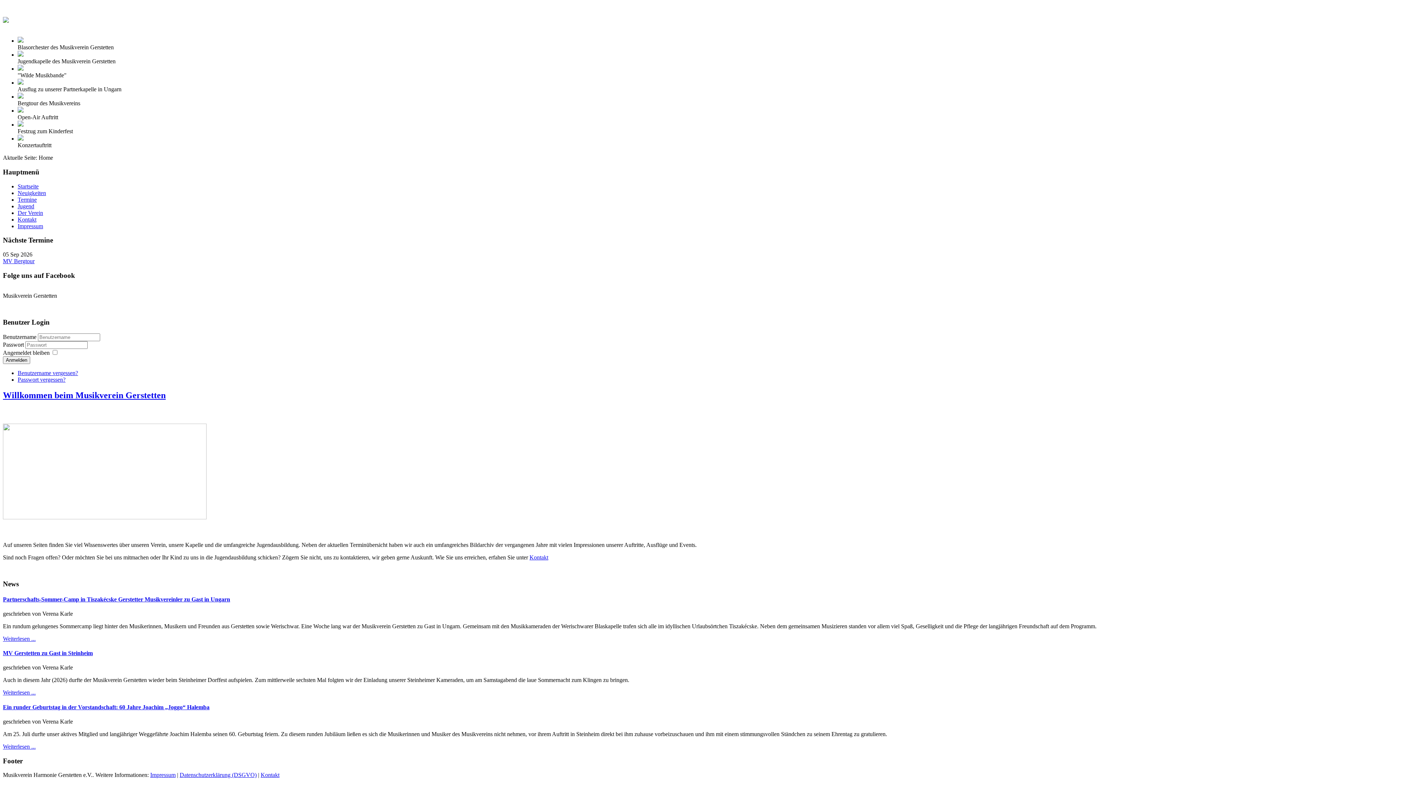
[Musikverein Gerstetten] (6, 18)
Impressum (30, 226)
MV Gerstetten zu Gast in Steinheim (48, 653)
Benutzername (19, 337)
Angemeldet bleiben (26, 353)
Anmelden (16, 360)
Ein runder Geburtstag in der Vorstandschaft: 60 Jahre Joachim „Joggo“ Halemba (106, 707)
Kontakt (27, 219)
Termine (27, 200)
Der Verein (30, 213)
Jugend (26, 206)
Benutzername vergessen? (48, 373)
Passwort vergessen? (42, 380)
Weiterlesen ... (19, 639)
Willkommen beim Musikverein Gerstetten (84, 395)
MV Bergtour (19, 261)
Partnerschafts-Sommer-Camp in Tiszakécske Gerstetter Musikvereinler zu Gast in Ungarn (116, 599)
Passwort (14, 345)
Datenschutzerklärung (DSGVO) (218, 775)
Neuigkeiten (32, 193)
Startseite (28, 186)
